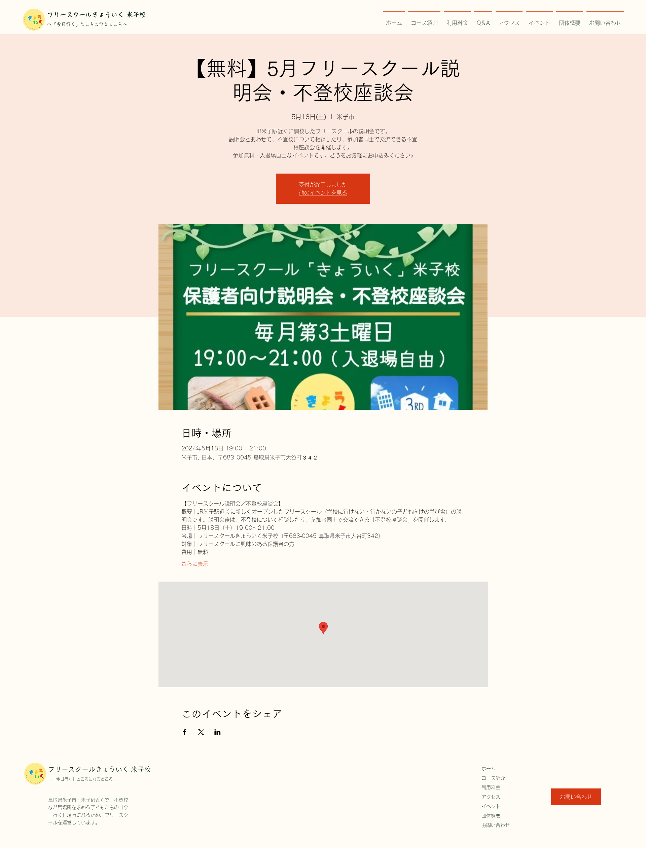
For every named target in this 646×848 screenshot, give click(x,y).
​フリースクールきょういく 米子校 (96, 14)
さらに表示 (194, 563)
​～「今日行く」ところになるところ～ (87, 24)
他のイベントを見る (323, 192)
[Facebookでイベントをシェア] (184, 732)
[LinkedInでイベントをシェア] (217, 732)
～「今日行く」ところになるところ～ (82, 779)
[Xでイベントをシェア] (201, 732)
